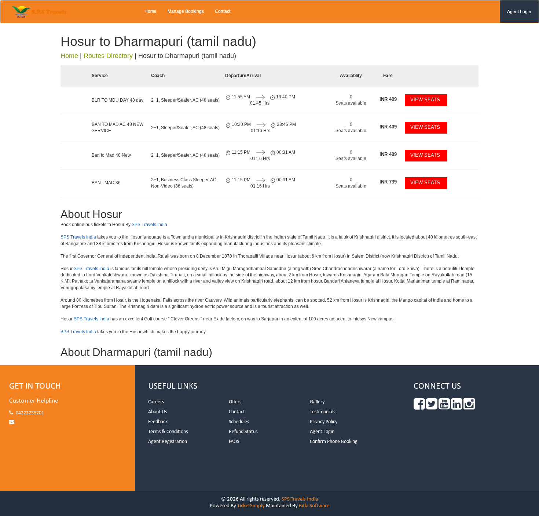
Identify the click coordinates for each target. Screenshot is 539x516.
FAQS (234, 441)
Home (150, 11)
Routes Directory (108, 55)
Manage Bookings (186, 11)
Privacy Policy (323, 422)
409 (388, 99)
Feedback (158, 422)
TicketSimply (251, 506)
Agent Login (519, 11)
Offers (235, 402)
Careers (156, 402)
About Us (157, 412)
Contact (222, 11)
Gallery (317, 402)
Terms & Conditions (168, 432)
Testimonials (322, 412)
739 (388, 182)
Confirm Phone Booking (334, 441)
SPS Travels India (149, 224)
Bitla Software (314, 506)
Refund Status (243, 432)
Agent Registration (167, 441)
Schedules (239, 422)
